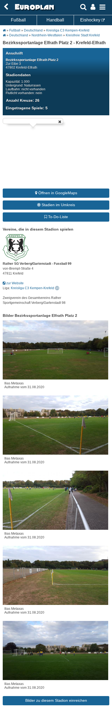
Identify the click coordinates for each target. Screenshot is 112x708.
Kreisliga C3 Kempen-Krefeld (67, 30)
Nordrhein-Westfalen (47, 35)
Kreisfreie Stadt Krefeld (83, 35)
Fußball (18, 20)
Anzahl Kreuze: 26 (22, 100)
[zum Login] (6, 7)
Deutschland (33, 30)
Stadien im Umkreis (58, 205)
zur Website (14, 283)
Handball (55, 20)
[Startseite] (33, 10)
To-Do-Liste (57, 217)
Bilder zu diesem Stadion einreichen (56, 700)
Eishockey (90, 20)
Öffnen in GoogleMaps (57, 193)
